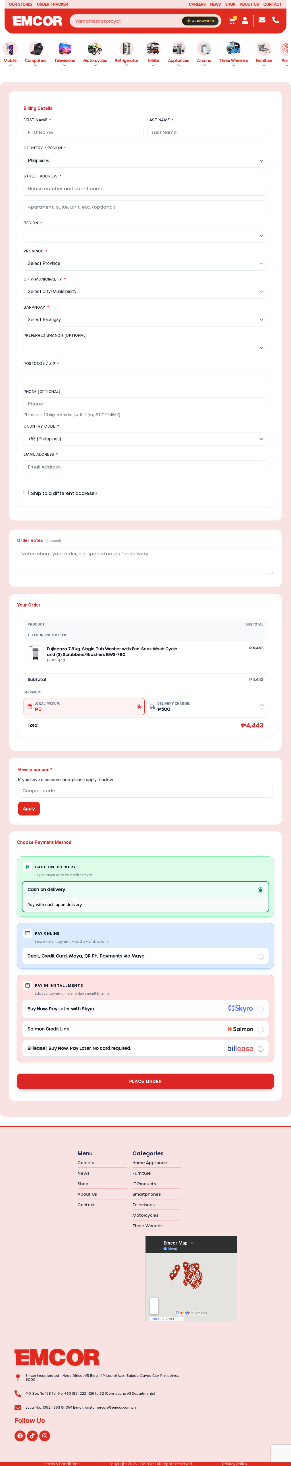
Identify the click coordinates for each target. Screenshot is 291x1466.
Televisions (64, 60)
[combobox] (146, 21)
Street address (42, 176)
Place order (145, 1081)
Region (33, 223)
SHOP (230, 4)
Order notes (39, 540)
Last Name (160, 120)
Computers (36, 60)
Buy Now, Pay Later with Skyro (61, 1008)
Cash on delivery (46, 889)
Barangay (36, 307)
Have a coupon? (35, 769)
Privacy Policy (234, 1464)
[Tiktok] (32, 1436)
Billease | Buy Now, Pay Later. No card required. (79, 1048)
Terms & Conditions (61, 1464)
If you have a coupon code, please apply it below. (66, 780)
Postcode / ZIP (41, 363)
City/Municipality (45, 279)
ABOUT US (249, 4)
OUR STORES (20, 4)
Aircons (204, 60)
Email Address (41, 454)
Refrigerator (126, 60)
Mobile (10, 60)
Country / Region (45, 148)
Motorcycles (95, 60)
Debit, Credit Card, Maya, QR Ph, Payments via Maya (86, 955)
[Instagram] (44, 1436)
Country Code (41, 426)
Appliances (178, 60)
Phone (42, 391)
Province (35, 251)
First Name (37, 120)
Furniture (264, 60)
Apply (29, 808)
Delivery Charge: (173, 707)
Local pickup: (47, 707)
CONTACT (272, 4)
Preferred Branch (55, 335)
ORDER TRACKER (52, 4)
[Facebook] (19, 1436)
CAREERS (197, 4)
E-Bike (153, 60)
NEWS (215, 4)
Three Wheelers (233, 60)
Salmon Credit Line (48, 1028)
